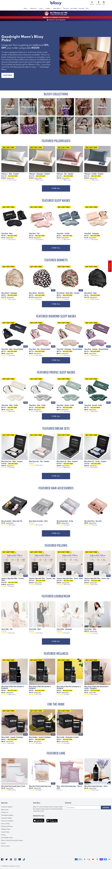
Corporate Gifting (6, 818)
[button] (92, 3)
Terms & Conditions (7, 821)
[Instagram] (15, 859)
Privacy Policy (5, 823)
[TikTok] (24, 859)
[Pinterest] (11, 859)
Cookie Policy (5, 832)
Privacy (3, 835)
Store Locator (5, 846)
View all (56, 304)
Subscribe (106, 807)
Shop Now (7, 75)
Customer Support (6, 807)
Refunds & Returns (7, 826)
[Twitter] (6, 859)
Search (3, 843)
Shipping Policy (5, 829)
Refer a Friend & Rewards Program (12, 840)
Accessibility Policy (7, 837)
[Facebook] (2, 859)
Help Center (5, 809)
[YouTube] (20, 859)
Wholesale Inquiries (7, 815)
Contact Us (4, 812)
